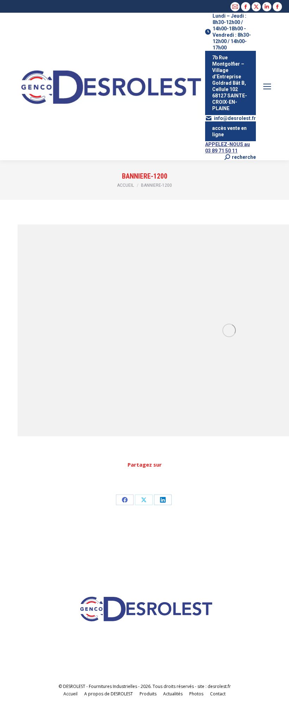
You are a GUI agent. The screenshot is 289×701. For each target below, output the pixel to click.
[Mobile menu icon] (267, 86)
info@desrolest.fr (235, 118)
